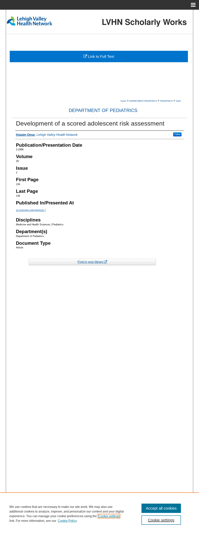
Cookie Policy (67, 520)
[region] (99, 513)
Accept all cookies (161, 508)
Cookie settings (109, 516)
